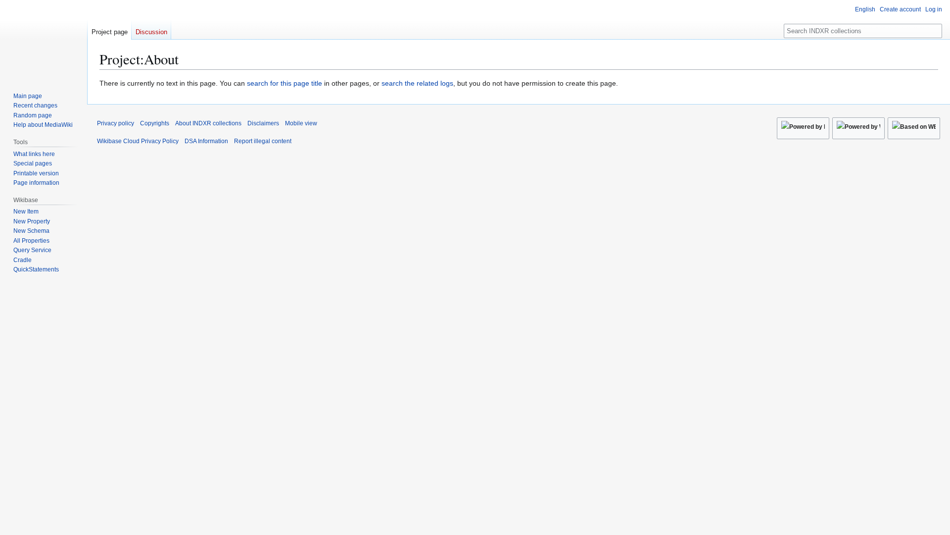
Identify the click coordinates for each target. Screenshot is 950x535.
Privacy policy (115, 123)
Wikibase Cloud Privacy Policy (138, 141)
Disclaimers (263, 123)
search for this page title (284, 83)
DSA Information (206, 141)
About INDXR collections (208, 123)
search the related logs (417, 83)
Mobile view (301, 123)
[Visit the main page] (43, 39)
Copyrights (154, 123)
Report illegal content (262, 141)
